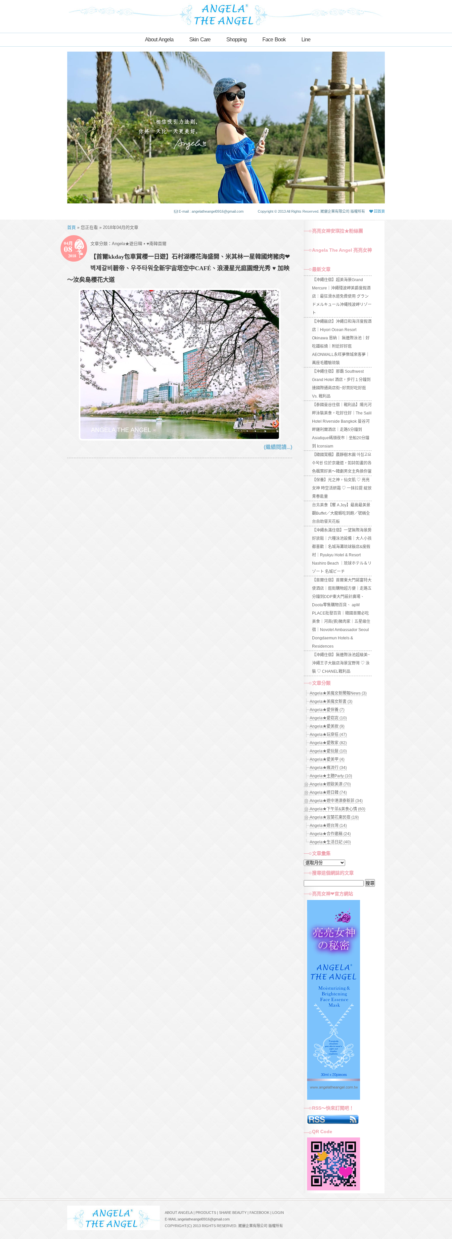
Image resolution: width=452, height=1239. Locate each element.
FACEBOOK (259, 1213)
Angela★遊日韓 (127, 243)
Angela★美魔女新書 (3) (331, 701)
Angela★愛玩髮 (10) (328, 751)
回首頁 (379, 211)
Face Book (274, 39)
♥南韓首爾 (156, 243)
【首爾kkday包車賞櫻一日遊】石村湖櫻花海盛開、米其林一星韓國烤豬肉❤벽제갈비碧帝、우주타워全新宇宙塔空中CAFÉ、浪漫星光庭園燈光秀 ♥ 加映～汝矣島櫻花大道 (178, 268)
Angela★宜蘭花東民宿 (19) (334, 817)
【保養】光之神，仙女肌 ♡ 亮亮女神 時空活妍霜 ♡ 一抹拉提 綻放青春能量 (342, 488)
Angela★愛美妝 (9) (327, 726)
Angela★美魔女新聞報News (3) (338, 693)
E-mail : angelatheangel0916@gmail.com (211, 211)
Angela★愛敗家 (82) (328, 743)
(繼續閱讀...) (278, 447)
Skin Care (199, 39)
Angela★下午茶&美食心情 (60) (337, 809)
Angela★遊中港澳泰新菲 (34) (336, 800)
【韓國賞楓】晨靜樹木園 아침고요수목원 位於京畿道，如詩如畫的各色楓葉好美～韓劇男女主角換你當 (342, 463)
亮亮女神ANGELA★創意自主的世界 (226, 14)
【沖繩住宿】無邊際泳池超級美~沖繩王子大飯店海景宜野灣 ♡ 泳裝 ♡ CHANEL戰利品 (341, 663)
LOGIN (278, 1213)
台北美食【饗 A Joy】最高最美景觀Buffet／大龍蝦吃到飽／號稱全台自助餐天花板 (341, 513)
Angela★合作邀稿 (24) (330, 834)
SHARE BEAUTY (233, 1213)
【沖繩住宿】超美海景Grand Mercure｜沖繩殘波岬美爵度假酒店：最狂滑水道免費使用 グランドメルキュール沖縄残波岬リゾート (342, 296)
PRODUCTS (206, 1213)
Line (305, 39)
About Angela (159, 39)
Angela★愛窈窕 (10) (328, 718)
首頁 (71, 227)
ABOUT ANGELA (179, 1213)
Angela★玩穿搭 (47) (328, 734)
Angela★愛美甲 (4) (327, 759)
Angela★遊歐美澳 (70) (330, 784)
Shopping (236, 39)
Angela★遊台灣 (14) (328, 825)
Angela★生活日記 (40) (330, 842)
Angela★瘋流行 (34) (328, 767)
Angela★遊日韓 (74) (328, 792)
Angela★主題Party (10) (331, 776)
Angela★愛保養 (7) (327, 709)
